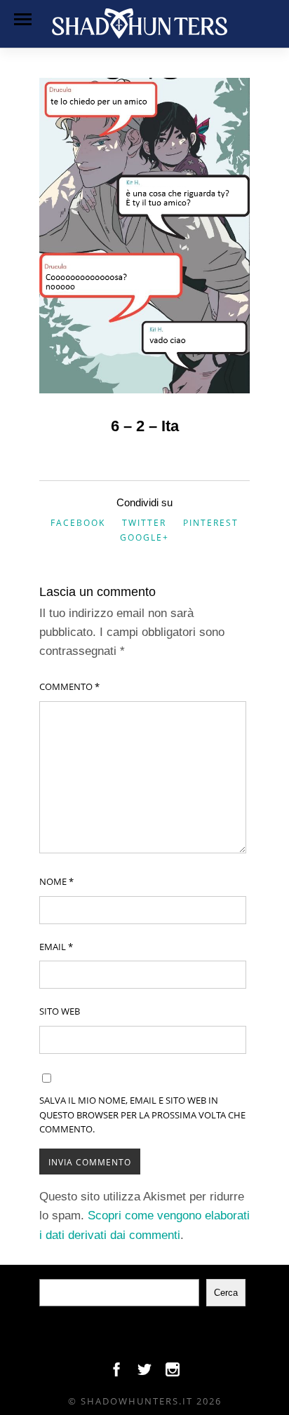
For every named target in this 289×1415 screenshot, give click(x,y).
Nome (56, 881)
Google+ (144, 537)
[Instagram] (173, 1373)
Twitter (144, 523)
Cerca (226, 1292)
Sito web (59, 1011)
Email (56, 946)
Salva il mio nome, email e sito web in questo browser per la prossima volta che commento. (142, 1115)
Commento (69, 686)
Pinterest (210, 523)
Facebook (78, 523)
